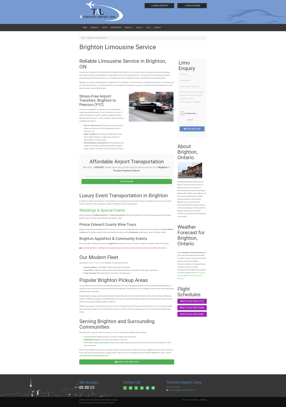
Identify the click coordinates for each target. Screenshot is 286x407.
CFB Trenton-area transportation (96, 343)
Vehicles (129, 28)
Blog (149, 27)
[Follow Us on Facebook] (125, 388)
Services (95, 28)
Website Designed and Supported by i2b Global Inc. (97, 403)
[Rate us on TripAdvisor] (130, 388)
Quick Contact (160, 5)
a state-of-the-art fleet (96, 263)
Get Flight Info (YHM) (193, 307)
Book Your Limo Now (128, 362)
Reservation (116, 27)
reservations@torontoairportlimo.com (94, 356)
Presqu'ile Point (90, 337)
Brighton (187, 188)
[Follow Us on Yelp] (136, 388)
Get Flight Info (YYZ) (193, 301)
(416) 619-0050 (193, 5)
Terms (184, 400)
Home (85, 27)
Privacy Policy (193, 400)
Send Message (193, 129)
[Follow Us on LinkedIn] (142, 388)
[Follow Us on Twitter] (147, 388)
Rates (105, 27)
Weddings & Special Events (102, 210)
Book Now (125, 181)
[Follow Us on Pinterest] (153, 388)
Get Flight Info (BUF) (193, 314)
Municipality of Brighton (111, 332)
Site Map (203, 400)
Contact (157, 27)
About (140, 28)
